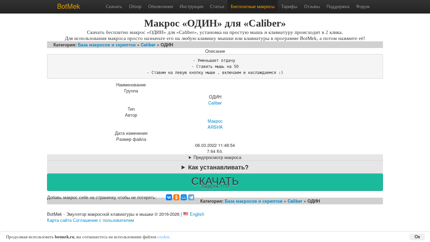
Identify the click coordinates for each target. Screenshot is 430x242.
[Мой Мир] (184, 197)
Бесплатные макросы (252, 6)
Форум (363, 6)
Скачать (114, 6)
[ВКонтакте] (169, 197)
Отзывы (312, 6)
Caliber (148, 44)
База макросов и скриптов (107, 44)
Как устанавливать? (218, 167)
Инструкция (191, 6)
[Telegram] (191, 197)
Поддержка (338, 6)
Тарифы (289, 6)
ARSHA (215, 127)
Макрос (215, 121)
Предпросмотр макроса (217, 157)
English (197, 214)
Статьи (217, 6)
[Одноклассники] (176, 197)
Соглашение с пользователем (103, 220)
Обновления (160, 6)
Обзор (135, 6)
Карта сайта (59, 220)
